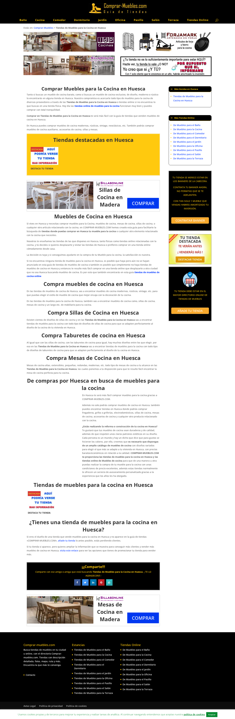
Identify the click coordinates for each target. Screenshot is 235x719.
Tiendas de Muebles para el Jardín (92, 673)
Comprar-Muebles (43, 27)
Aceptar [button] (211, 714)
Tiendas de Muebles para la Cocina (93, 654)
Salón (156, 20)
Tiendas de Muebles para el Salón (92, 688)
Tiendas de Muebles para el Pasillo (93, 683)
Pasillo (138, 20)
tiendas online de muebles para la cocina (96, 105)
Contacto (30, 674)
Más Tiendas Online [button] (184, 118)
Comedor (59, 20)
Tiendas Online (197, 20)
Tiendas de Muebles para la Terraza (93, 693)
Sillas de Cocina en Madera (110, 197)
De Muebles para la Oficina (188, 145)
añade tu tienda (66, 540)
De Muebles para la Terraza (188, 158)
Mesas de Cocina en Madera (110, 612)
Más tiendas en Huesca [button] (186, 89)
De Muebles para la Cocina (187, 129)
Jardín (102, 20)
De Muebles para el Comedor (189, 133)
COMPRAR (143, 203)
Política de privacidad (51, 705)
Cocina (40, 20)
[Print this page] (109, 584)
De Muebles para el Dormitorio (189, 137)
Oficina (120, 20)
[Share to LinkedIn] (93, 584)
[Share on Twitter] (85, 584)
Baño (23, 20)
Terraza (173, 20)
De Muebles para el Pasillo (187, 150)
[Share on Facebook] (77, 584)
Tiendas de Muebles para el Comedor (94, 659)
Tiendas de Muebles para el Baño (92, 649)
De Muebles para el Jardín (187, 141)
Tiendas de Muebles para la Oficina (93, 678)
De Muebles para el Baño (186, 125)
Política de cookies (76, 705)
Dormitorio (82, 20)
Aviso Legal (30, 705)
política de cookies (194, 714)
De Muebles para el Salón (187, 154)
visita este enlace (69, 550)
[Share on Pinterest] (101, 584)
